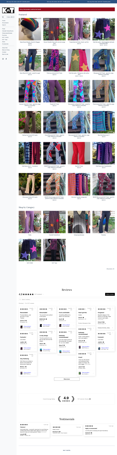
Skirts (3, 41)
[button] (43, 294)
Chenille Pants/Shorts (7, 31)
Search (4, 25)
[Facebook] (6, 59)
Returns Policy (6, 50)
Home (3, 20)
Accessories (5, 44)
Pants (3, 28)
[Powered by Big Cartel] (66, 450)
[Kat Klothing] (8, 10)
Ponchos (4, 35)
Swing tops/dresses (7, 33)
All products (5, 22)
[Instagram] (3, 59)
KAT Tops (4, 39)
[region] (58, 1)
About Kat (4, 47)
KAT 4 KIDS (5, 37)
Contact (4, 52)
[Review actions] (35, 308)
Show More (100, 319)
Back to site (5, 54)
